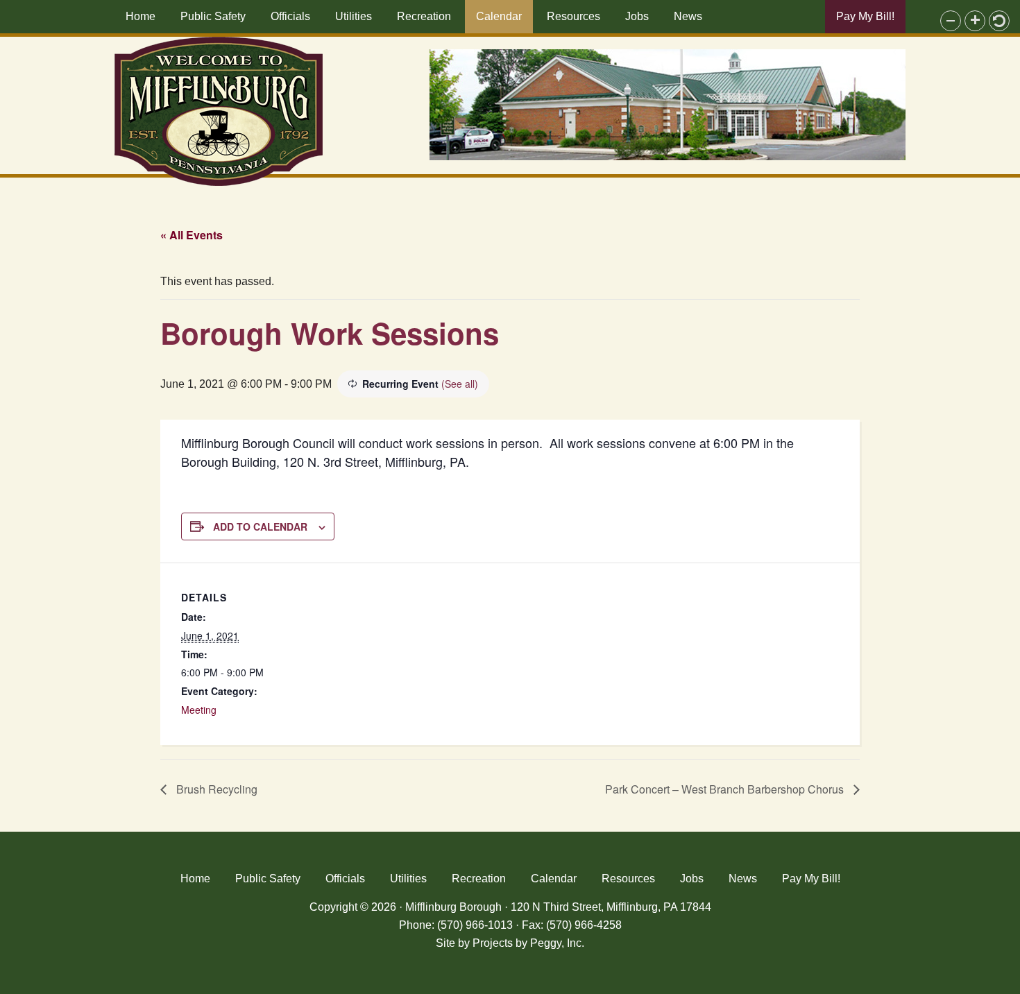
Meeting (198, 710)
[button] (950, 20)
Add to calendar (260, 526)
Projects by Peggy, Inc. (528, 943)
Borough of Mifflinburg (218, 111)
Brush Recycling (215, 789)
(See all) (459, 384)
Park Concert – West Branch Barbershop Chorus (726, 789)
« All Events (191, 235)
